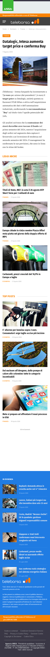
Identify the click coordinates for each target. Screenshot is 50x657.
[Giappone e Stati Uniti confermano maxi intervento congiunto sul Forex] (10, 537)
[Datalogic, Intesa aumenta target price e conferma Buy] (25, 71)
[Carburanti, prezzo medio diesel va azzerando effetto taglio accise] (10, 555)
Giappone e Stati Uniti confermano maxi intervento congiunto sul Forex (32, 537)
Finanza (6, 36)
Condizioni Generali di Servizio (31, 631)
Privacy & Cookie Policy (19, 634)
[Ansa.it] (8, 6)
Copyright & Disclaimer (12, 636)
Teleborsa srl (30, 617)
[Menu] (4, 20)
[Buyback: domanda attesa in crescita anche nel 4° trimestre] (10, 489)
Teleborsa (33, 15)
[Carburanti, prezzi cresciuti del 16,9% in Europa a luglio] (25, 258)
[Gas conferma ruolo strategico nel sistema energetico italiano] (10, 572)
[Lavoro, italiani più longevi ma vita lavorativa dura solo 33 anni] (10, 503)
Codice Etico (28, 636)
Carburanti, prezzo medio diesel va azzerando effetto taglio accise (31, 554)
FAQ (6, 634)
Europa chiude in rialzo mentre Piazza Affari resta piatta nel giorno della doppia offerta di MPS (25, 233)
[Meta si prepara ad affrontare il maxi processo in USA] (25, 398)
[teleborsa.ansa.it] (25, 21)
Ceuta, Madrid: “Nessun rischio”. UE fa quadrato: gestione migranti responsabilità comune (33, 517)
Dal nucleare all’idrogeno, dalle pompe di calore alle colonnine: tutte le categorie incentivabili (22, 373)
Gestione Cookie (37, 634)
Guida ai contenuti (11, 631)
